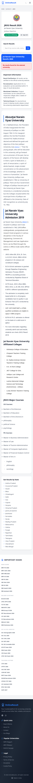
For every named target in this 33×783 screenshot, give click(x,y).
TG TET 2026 (4, 604)
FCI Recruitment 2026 (7, 619)
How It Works (7, 724)
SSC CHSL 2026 (5, 638)
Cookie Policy (7, 766)
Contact (5, 730)
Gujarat (7, 502)
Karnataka (8, 516)
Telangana (8, 538)
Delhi (7, 497)
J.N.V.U (17, 147)
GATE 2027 (4, 690)
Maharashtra (9, 525)
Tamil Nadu (9, 536)
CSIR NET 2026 (5, 672)
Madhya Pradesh (10, 522)
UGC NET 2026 (5, 669)
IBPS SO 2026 (5, 576)
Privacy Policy (7, 757)
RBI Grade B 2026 (6, 588)
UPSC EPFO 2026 (6, 601)
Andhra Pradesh (10, 483)
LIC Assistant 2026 (6, 684)
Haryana (8, 505)
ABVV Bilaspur (7, 745)
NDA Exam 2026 (6, 650)
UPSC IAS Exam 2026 (7, 656)
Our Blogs (6, 733)
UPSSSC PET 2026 (6, 681)
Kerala (7, 519)
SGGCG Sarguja (8, 748)
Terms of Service (8, 760)
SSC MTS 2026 (5, 641)
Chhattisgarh (9, 494)
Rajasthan (8, 533)
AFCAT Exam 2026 (6, 647)
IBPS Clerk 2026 (5, 570)
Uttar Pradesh (9, 541)
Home (2, 9)
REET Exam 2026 (6, 675)
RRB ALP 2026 (5, 622)
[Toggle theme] (26, 2)
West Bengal (9, 547)
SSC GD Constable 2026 (8, 644)
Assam (7, 489)
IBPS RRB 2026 (5, 573)
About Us (6, 727)
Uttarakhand (9, 544)
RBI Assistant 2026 (6, 591)
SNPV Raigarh (7, 742)
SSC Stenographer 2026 (8, 632)
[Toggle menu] (30, 2)
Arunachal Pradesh (11, 486)
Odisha (7, 527)
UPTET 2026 (4, 666)
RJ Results (8, 9)
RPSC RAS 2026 (5, 687)
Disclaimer (6, 763)
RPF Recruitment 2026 (7, 613)
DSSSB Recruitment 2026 (8, 678)
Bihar (7, 491)
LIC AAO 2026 (5, 616)
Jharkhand (8, 513)
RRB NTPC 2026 (5, 607)
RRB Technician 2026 (7, 625)
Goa (6, 500)
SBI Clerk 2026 (5, 582)
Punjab (7, 530)
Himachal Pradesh (11, 508)
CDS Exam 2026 (5, 653)
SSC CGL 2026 (5, 635)
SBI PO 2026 (4, 579)
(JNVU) (24, 222)
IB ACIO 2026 (5, 599)
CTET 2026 (4, 663)
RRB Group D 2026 (6, 610)
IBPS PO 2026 (5, 568)
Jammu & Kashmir (11, 511)
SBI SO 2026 (4, 585)
